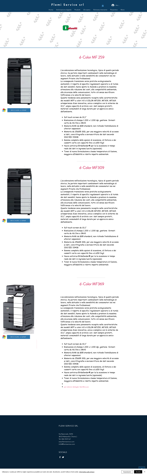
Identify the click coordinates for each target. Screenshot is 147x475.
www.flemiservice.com (66, 442)
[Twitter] (63, 457)
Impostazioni (127, 472)
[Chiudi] (144, 471)
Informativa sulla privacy (86, 472)
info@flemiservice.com (67, 444)
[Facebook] (60, 457)
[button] (103, 5)
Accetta (138, 472)
